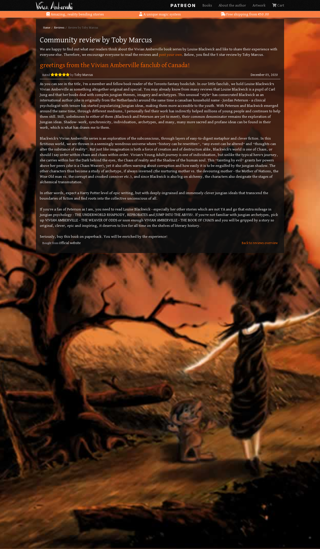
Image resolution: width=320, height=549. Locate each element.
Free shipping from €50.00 (247, 14)
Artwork (259, 5)
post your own (170, 55)
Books (207, 5)
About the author (232, 5)
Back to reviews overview (260, 243)
